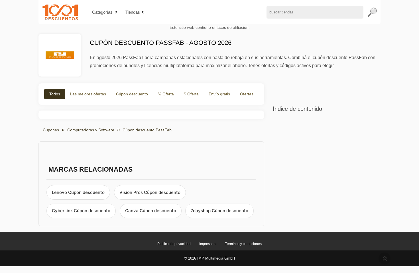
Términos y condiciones (243, 244)
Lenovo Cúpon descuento (78, 192)
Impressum (207, 244)
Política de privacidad (174, 244)
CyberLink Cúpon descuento (81, 210)
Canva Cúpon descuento (150, 210)
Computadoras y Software (90, 130)
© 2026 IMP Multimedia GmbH (209, 258)
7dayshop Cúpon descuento (219, 210)
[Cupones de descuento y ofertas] (60, 12)
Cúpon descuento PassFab (147, 130)
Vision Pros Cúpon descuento (149, 192)
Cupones (51, 130)
